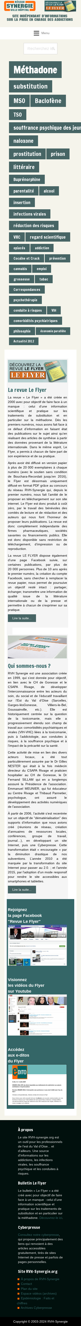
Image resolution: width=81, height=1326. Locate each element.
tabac (43, 279)
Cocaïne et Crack (27, 258)
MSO (19, 100)
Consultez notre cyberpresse (38, 1235)
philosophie (22, 331)
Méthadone (35, 69)
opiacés (19, 247)
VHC (17, 237)
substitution (31, 86)
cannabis (20, 268)
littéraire (24, 167)
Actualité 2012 (24, 341)
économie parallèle (53, 331)
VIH (54, 310)
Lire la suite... (22, 618)
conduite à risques (28, 310)
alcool (49, 191)
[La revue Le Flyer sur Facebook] (37, 945)
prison (58, 154)
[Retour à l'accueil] (20, 6)
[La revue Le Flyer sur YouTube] (37, 1015)
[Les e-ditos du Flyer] (37, 1084)
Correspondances (27, 289)
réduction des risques (34, 225)
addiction (42, 247)
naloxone (24, 141)
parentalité (24, 191)
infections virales (30, 214)
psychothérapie (25, 299)
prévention (57, 258)
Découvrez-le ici (50, 1218)
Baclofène (48, 100)
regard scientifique (48, 237)
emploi (42, 268)
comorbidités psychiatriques (36, 320)
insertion (22, 202)
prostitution (27, 154)
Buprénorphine (27, 179)
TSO (18, 114)
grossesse (22, 279)
